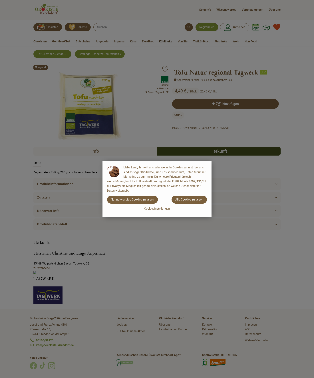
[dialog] (157, 189)
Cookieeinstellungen (157, 208)
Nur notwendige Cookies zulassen (132, 199)
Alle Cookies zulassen (189, 199)
